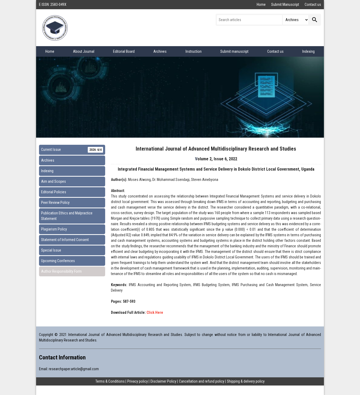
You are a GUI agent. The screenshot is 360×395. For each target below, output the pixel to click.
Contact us (313, 4)
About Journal (83, 51)
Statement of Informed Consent (65, 240)
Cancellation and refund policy (201, 381)
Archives (160, 51)
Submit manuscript (234, 51)
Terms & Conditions (110, 381)
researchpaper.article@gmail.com (74, 369)
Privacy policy (137, 381)
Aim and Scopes (53, 181)
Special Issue (51, 250)
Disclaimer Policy (163, 381)
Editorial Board (124, 51)
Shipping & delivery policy (246, 381)
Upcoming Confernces (58, 261)
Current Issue (71, 149)
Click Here (155, 312)
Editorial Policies (53, 192)
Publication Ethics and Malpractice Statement (67, 216)
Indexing (308, 51)
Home (261, 4)
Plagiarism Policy (54, 229)
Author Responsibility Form (61, 271)
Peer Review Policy (55, 202)
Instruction (194, 51)
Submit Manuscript (285, 4)
